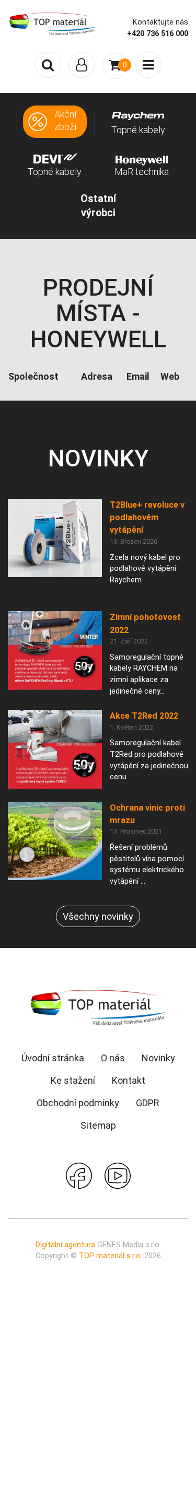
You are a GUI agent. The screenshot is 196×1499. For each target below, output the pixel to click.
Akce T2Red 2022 (144, 716)
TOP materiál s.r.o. (110, 1255)
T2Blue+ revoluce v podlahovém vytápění (147, 517)
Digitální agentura (65, 1244)
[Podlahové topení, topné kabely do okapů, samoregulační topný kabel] (53, 23)
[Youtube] (118, 1174)
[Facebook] (79, 1174)
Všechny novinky (98, 916)
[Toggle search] (48, 65)
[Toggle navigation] (81, 65)
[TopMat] (98, 1006)
